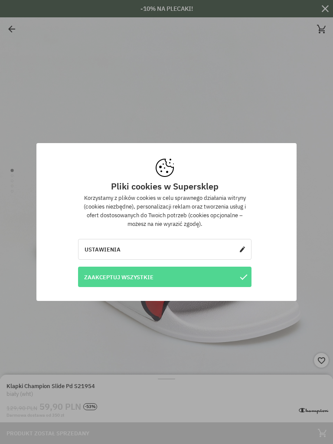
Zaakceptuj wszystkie (118, 277)
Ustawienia (103, 249)
